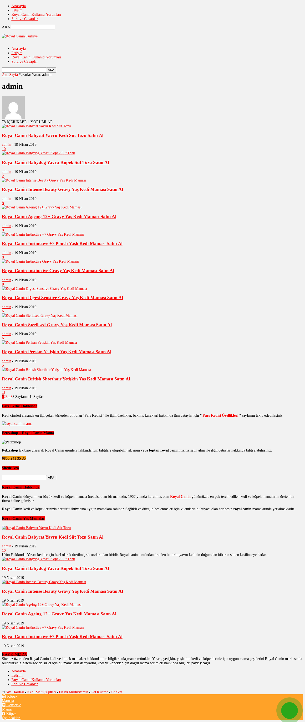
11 (3, 392)
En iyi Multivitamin (73, 692)
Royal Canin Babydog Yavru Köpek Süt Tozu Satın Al (55, 162)
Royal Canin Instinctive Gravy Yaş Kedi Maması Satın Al (58, 270)
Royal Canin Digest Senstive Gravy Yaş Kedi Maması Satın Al (62, 297)
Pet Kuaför (99, 692)
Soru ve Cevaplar (24, 19)
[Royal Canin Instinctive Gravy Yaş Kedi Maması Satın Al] (40, 261)
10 (4, 149)
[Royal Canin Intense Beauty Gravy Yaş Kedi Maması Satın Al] (44, 180)
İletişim (16, 10)
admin (6, 144)
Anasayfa (18, 6)
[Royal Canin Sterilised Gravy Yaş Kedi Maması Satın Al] (39, 315)
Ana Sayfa (10, 75)
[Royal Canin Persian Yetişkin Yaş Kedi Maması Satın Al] (39, 342)
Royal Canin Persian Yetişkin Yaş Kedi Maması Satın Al (56, 351)
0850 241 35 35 (14, 458)
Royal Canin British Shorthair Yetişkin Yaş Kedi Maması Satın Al (66, 378)
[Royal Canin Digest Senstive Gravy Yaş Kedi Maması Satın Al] (44, 288)
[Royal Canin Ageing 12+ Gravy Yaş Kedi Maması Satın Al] (41, 207)
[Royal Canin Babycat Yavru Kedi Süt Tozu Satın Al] (36, 126)
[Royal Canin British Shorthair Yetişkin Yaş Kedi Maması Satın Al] (46, 370)
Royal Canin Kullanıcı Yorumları (36, 14)
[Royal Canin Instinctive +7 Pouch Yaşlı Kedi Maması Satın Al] (43, 234)
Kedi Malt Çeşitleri (41, 692)
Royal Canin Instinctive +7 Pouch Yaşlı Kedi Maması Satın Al (62, 243)
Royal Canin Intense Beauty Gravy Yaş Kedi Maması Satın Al (62, 189)
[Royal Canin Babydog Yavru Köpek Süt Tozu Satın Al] (38, 153)
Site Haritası (15, 692)
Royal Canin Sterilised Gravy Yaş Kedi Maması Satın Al (57, 324)
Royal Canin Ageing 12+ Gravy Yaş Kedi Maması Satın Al (59, 216)
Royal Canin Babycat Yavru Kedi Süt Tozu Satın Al (52, 135)
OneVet (116, 692)
